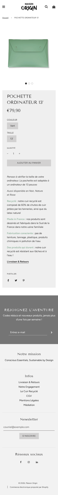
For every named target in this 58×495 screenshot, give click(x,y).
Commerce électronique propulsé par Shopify (29, 487)
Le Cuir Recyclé (29, 391)
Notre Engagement (29, 386)
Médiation (29, 405)
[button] (26, 83)
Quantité (11, 148)
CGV (29, 395)
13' (11, 138)
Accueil (5, 18)
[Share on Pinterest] (23, 280)
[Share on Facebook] (8, 280)
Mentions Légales (29, 400)
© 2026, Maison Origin (27, 483)
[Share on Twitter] (15, 280)
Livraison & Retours (29, 382)
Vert (12, 125)
